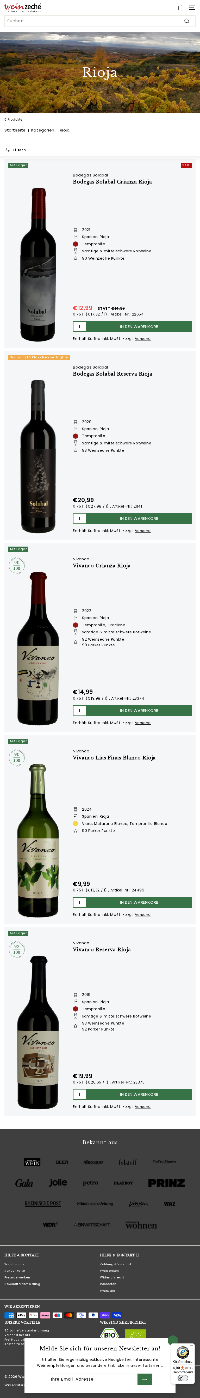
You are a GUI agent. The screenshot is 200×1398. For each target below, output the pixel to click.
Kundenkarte (14, 1271)
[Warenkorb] (181, 7)
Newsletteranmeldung (22, 1284)
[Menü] (192, 1346)
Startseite (15, 130)
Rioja (65, 130)
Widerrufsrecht (112, 1277)
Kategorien (42, 130)
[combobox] (100, 21)
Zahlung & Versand (115, 1264)
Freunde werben (17, 1277)
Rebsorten (108, 1284)
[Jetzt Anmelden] (145, 1379)
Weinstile (107, 1291)
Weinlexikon (109, 1271)
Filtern (19, 149)
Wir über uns (14, 1264)
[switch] (183, 1378)
